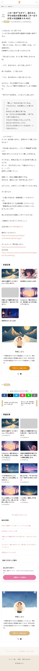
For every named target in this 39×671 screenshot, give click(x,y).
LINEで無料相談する (15, 226)
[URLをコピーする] (34, 395)
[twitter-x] (18, 374)
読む (15, 659)
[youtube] (21, 374)
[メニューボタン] (2, 2)
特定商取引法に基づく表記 (26, 651)
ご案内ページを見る (19, 577)
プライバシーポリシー (11, 651)
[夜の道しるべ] (19, 2)
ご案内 (19, 659)
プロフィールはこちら (19, 368)
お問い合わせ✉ (26, 659)
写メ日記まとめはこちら (19, 515)
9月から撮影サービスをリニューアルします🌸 (16, 526)
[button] (4, 395)
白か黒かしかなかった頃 (9, 531)
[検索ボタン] (36, 2)
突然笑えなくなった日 (9, 552)
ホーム (10, 659)
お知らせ (6, 21)
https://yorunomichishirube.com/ (14, 247)
